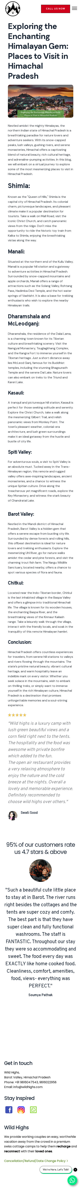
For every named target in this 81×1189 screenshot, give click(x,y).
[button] (74, 9)
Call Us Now (55, 8)
